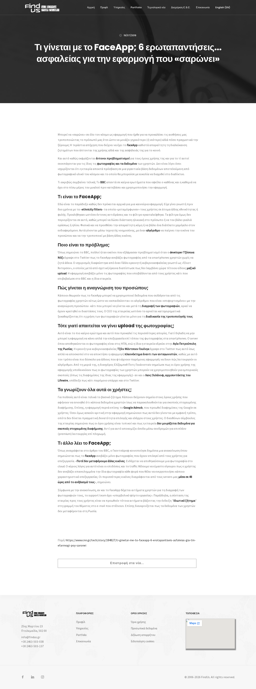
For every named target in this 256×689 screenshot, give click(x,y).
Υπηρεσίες (119, 7)
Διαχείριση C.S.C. (180, 7)
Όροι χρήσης (138, 622)
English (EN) (222, 7)
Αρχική (91, 7)
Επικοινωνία (203, 7)
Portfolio (136, 7)
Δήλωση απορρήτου (143, 635)
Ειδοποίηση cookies (142, 641)
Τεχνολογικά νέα (156, 7)
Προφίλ (104, 7)
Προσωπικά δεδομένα (144, 628)
